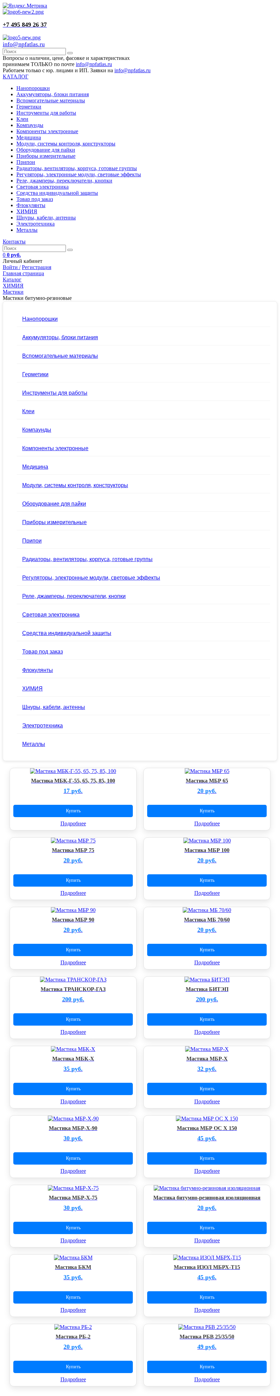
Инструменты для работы (46, 113)
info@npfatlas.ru (24, 44)
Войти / (11, 267)
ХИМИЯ (26, 211)
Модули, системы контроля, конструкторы (65, 144)
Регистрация (36, 267)
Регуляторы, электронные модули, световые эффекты (78, 174)
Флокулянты (30, 205)
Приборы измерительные (45, 156)
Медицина (28, 137)
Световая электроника (42, 187)
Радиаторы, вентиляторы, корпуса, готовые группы (76, 168)
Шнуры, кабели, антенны (46, 217)
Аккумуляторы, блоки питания (52, 94)
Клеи (22, 119)
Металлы (27, 230)
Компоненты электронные (47, 131)
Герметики (28, 107)
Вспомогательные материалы (50, 100)
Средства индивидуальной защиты (57, 193)
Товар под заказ (34, 199)
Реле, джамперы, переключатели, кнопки (64, 180)
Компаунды (29, 125)
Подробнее (73, 823)
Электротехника (35, 224)
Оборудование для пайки (45, 150)
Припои (25, 162)
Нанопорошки (33, 88)
